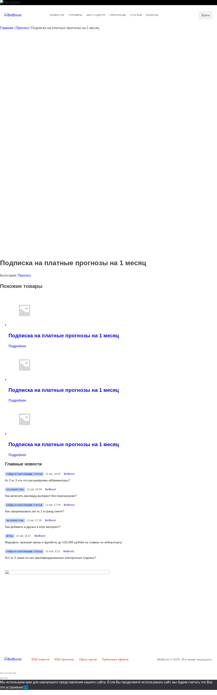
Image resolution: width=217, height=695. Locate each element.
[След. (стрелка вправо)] (6, 678)
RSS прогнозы (64, 659)
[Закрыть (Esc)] (1, 673)
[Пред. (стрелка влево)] (1, 678)
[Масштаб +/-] (14, 673)
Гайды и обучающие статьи (24, 474)
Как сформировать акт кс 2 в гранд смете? (34, 511)
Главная (6, 28)
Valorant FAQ (15, 489)
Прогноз (22, 28)
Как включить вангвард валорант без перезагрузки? (41, 495)
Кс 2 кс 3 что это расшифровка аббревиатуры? (37, 480)
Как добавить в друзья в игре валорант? (33, 526)
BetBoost (69, 473)
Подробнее (17, 346)
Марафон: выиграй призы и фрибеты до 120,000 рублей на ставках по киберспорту (63, 542)
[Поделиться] (6, 673)
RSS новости (40, 659)
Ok (26, 687)
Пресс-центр (88, 659)
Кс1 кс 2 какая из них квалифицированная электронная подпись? (50, 557)
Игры (9, 536)
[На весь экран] (10, 673)
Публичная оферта (115, 659)
